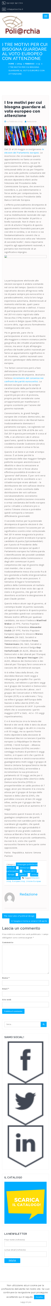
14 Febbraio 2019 (15, 121)
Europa (11, 874)
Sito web (6, 999)
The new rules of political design (19, 916)
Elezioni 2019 (29, 871)
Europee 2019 (18, 881)
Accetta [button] (39, 1297)
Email (5, 988)
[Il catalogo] (25, 1202)
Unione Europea (33, 881)
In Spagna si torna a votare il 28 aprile (29, 921)
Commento (7, 942)
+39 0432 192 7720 (14, 3)
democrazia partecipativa (18, 869)
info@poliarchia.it (15, 9)
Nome (6, 978)
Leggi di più (25, 1302)
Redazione (32, 121)
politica (23, 874)
